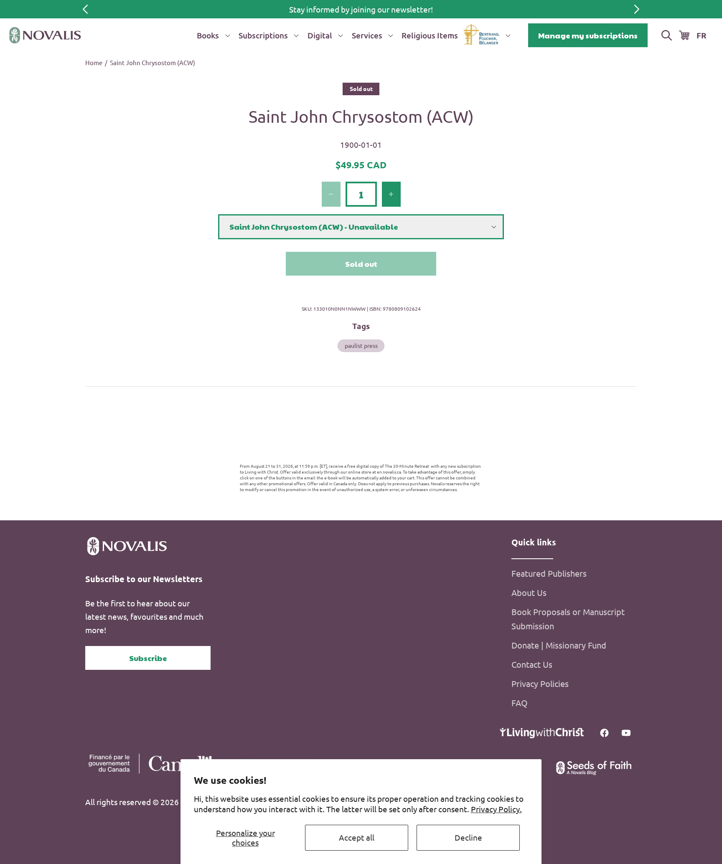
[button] (212, 35)
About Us (529, 592)
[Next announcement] (636, 9)
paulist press (361, 345)
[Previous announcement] (85, 9)
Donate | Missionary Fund (558, 645)
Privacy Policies (540, 683)
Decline (468, 837)
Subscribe (148, 658)
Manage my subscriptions (588, 35)
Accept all (356, 837)
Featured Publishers (549, 573)
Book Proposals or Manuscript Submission (568, 618)
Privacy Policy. (496, 809)
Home (93, 62)
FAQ (519, 702)
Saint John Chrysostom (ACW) (152, 62)
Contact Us (531, 664)
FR (702, 35)
